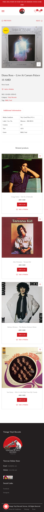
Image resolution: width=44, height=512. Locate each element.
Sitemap (26, 509)
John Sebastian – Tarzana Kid (22, 262)
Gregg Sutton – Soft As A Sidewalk (22, 197)
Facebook (6, 489)
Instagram (6, 492)
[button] (8, 89)
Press (33, 509)
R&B (6, 100)
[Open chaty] (6, 506)
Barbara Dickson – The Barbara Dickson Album (21, 327)
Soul (10, 100)
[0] (35, 11)
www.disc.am (13, 470)
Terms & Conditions (15, 509)
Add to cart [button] (22, 204)
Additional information (12, 110)
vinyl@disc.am (12, 466)
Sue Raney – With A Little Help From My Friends (22, 392)
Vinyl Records (12, 97)
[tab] (22, 110)
